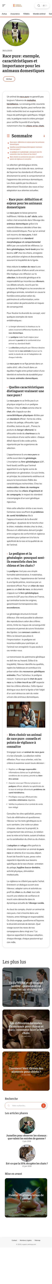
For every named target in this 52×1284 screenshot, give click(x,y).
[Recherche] (38, 5)
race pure (24, 96)
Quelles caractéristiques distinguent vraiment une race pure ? (26, 148)
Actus (9, 79)
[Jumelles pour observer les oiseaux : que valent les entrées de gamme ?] (27, 1125)
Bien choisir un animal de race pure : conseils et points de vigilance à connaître (26, 158)
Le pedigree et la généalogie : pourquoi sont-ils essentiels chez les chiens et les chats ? (26, 153)
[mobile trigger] (4, 5)
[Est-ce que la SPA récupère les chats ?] (27, 1153)
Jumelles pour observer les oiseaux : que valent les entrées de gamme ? (26, 1137)
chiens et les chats (35, 125)
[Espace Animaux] (17, 5)
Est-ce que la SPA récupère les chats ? (27, 1163)
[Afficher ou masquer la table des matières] (38, 136)
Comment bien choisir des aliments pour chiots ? (26, 1069)
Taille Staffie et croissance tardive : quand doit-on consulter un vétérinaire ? (26, 986)
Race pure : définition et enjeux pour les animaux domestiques (27, 143)
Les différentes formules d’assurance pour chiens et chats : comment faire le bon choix (26, 1028)
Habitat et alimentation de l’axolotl (26, 1196)
